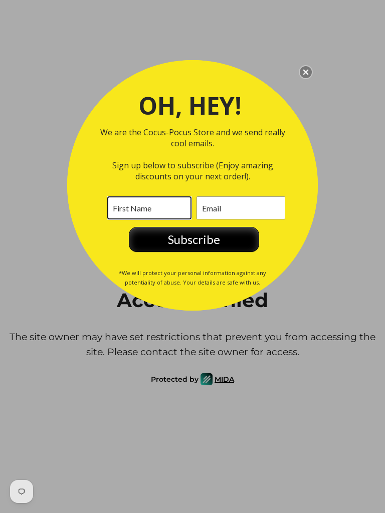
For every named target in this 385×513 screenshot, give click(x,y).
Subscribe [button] (194, 239)
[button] (306, 72)
